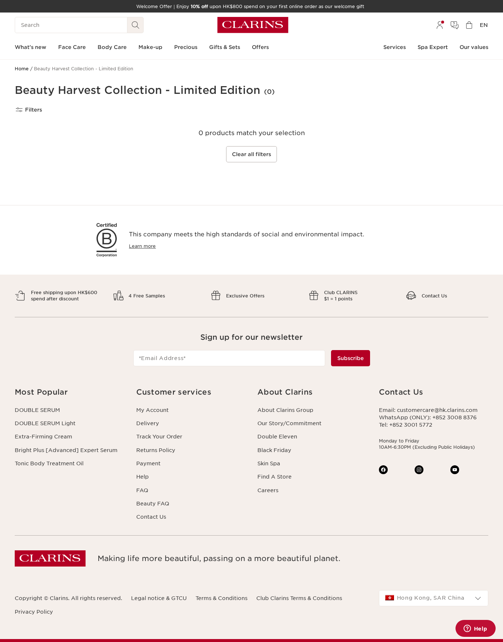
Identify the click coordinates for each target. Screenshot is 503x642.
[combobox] (434, 598)
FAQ (142, 490)
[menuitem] (439, 25)
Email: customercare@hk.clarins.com (428, 410)
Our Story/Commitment (289, 423)
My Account (152, 410)
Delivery (147, 423)
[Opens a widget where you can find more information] (475, 629)
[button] (69, 392)
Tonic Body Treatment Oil (49, 463)
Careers (267, 490)
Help (142, 477)
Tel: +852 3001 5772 (405, 425)
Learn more (142, 246)
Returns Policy (155, 450)
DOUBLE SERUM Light (45, 423)
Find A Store (274, 477)
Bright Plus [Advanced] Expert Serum (66, 450)
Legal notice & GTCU (159, 598)
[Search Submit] (135, 25)
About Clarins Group (285, 410)
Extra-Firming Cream (43, 437)
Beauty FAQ (152, 504)
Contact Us (151, 517)
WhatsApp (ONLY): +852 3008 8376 (428, 417)
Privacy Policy (34, 612)
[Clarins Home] (253, 25)
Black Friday (274, 450)
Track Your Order (159, 437)
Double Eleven (277, 437)
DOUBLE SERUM (37, 410)
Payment (148, 463)
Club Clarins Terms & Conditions (299, 598)
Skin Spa (268, 463)
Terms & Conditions (221, 598)
